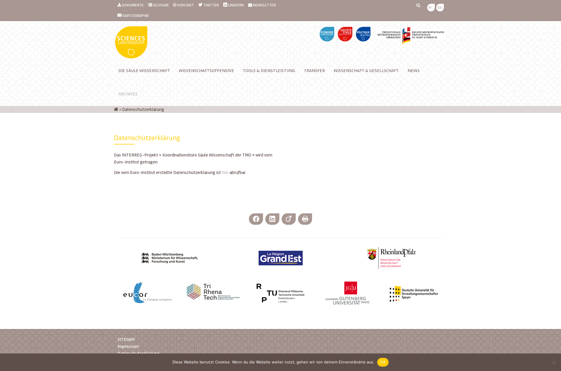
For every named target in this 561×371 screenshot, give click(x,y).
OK (383, 362)
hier (225, 172)
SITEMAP (126, 339)
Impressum (128, 346)
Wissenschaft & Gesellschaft (366, 71)
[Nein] (554, 362)
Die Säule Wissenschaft (144, 71)
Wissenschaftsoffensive (206, 71)
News (414, 71)
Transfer (314, 71)
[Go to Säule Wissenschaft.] (116, 109)
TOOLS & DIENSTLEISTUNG (269, 71)
